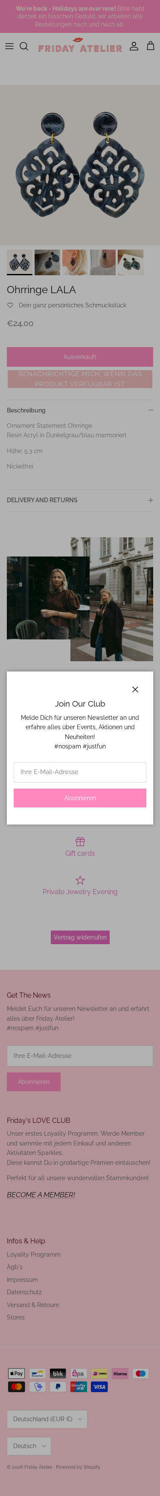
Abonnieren (80, 798)
